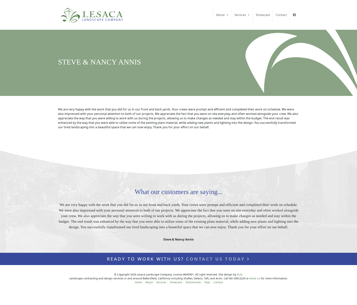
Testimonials (193, 282)
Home (138, 282)
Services (240, 15)
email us (255, 278)
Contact (281, 15)
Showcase (263, 15)
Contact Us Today (216, 259)
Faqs (207, 282)
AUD (239, 274)
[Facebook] (294, 14)
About (220, 15)
